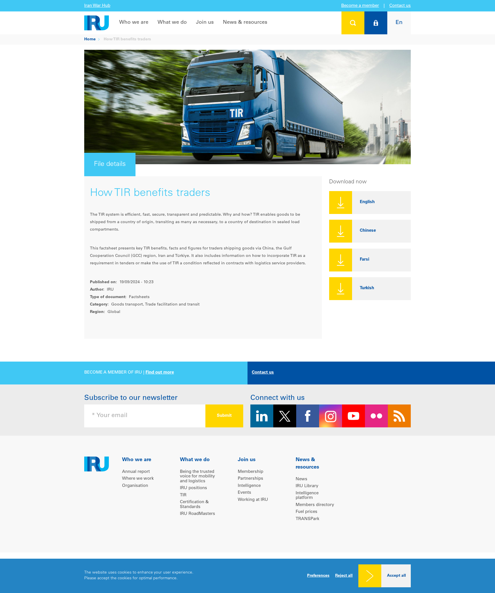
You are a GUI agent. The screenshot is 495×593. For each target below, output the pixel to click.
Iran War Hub (97, 6)
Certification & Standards (194, 504)
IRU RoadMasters (197, 514)
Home (90, 39)
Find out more (160, 372)
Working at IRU (253, 500)
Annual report (136, 472)
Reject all (344, 575)
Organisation (135, 486)
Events (244, 493)
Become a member (360, 6)
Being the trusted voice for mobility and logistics (197, 476)
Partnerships (250, 479)
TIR (183, 495)
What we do (172, 22)
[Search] (352, 22)
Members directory (315, 505)
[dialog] (247, 576)
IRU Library (307, 486)
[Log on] (375, 22)
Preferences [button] (318, 576)
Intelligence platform (307, 495)
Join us (205, 22)
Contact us (400, 6)
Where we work (138, 479)
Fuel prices (306, 512)
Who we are (133, 22)
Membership (250, 472)
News (301, 479)
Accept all (396, 576)
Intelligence (249, 486)
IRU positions (193, 488)
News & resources (245, 22)
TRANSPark (307, 519)
